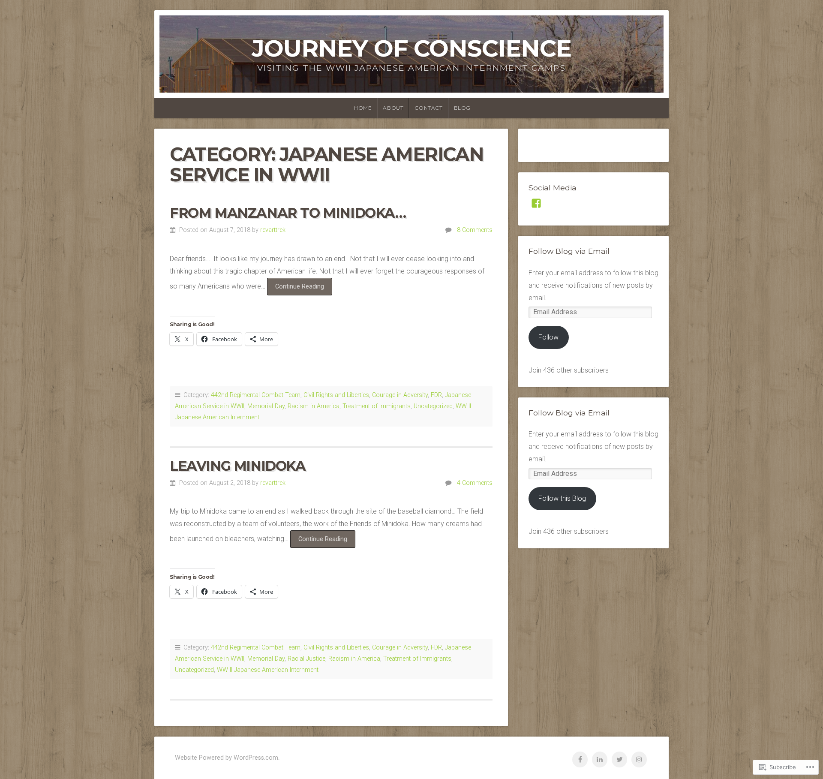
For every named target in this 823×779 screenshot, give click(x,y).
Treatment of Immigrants (376, 406)
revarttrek (272, 230)
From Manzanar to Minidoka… (288, 213)
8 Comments (475, 230)
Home (363, 108)
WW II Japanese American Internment (267, 670)
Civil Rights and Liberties (336, 395)
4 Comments (475, 483)
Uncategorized (433, 406)
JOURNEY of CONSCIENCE (411, 48)
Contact (428, 108)
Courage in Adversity (400, 395)
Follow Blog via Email (569, 251)
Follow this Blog (562, 498)
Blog (462, 108)
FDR (436, 395)
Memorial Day (266, 406)
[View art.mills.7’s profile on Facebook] (536, 203)
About (393, 108)
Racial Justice (306, 658)
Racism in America (313, 406)
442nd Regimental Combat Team (255, 395)
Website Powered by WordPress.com (226, 757)
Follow (548, 337)
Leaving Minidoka (238, 465)
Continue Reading (295, 289)
